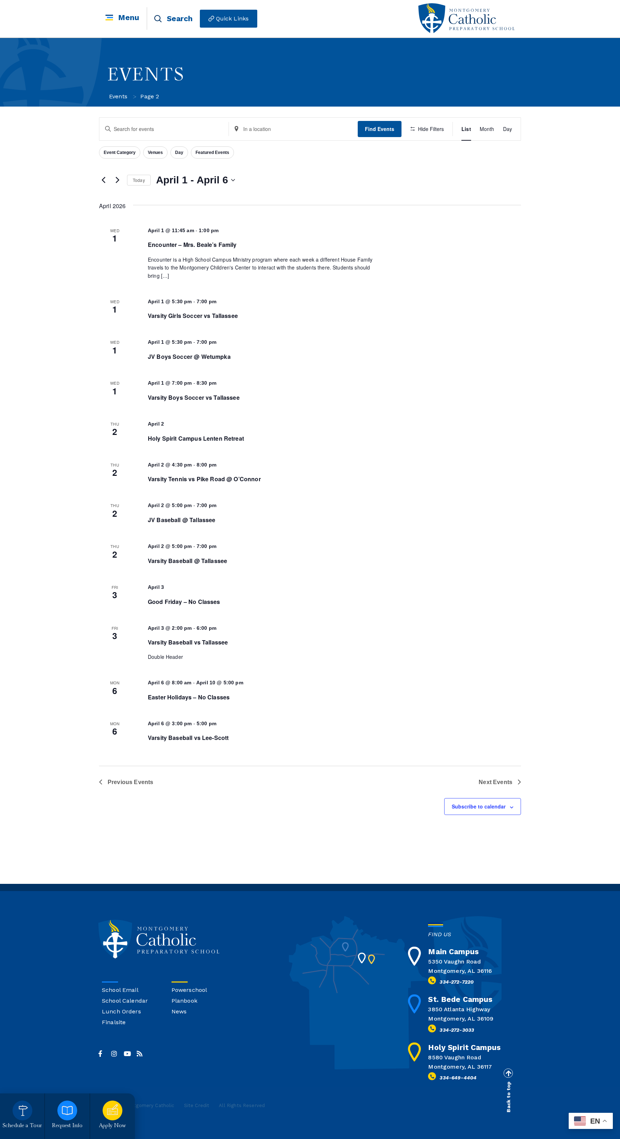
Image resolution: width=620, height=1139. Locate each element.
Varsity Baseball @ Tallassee (187, 561)
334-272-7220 (457, 982)
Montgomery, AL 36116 (460, 970)
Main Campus (453, 951)
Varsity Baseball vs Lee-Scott (188, 737)
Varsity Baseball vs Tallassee (188, 642)
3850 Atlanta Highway (459, 1009)
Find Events (379, 128)
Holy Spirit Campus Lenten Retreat (196, 438)
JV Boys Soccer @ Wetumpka (189, 356)
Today (139, 180)
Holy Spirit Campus (464, 1047)
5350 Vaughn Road (454, 961)
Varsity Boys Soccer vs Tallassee (194, 397)
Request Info (67, 1126)
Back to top (508, 1097)
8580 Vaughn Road (454, 1057)
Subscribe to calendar (479, 806)
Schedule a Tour (22, 1126)
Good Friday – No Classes (184, 601)
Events (118, 96)
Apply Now (112, 1126)
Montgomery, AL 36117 (460, 1066)
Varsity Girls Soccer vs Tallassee (193, 315)
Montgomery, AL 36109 (460, 1018)
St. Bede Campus (460, 999)
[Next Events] (117, 180)
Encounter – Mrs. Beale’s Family (192, 244)
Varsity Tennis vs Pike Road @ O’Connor (204, 479)
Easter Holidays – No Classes (189, 697)
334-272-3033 (457, 1030)
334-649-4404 (458, 1078)
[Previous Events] (103, 180)
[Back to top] (508, 1073)
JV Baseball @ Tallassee (181, 520)
